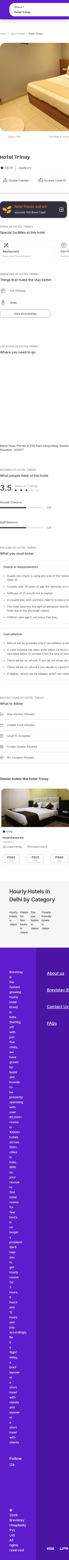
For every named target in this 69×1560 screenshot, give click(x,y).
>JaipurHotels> (17, 33)
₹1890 (59, 859)
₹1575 (35, 859)
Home (3, 33)
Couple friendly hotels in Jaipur (45, 920)
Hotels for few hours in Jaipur (23, 922)
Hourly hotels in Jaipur (13, 918)
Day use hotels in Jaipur (34, 920)
